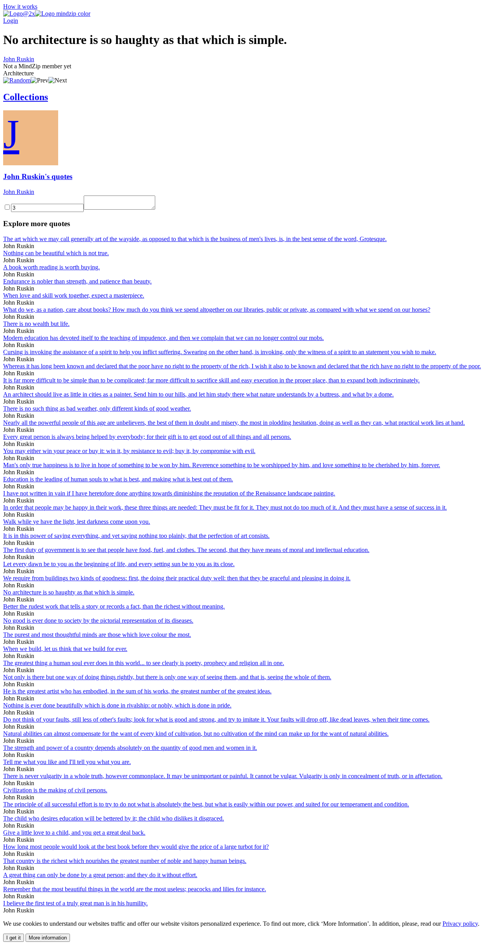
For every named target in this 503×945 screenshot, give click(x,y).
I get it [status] (13, 938)
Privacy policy (460, 923)
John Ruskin (18, 59)
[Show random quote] (17, 80)
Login (10, 20)
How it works (20, 6)
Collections (25, 97)
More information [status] (48, 938)
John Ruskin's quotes (37, 176)
